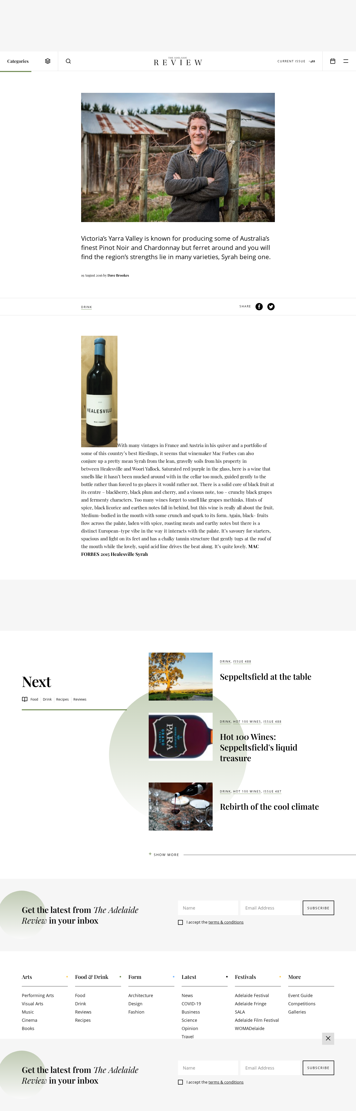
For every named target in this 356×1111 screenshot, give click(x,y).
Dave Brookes (118, 275)
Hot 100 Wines (247, 721)
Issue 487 (272, 791)
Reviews (79, 699)
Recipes (62, 699)
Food (34, 699)
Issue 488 (242, 661)
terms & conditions (226, 922)
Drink (86, 307)
